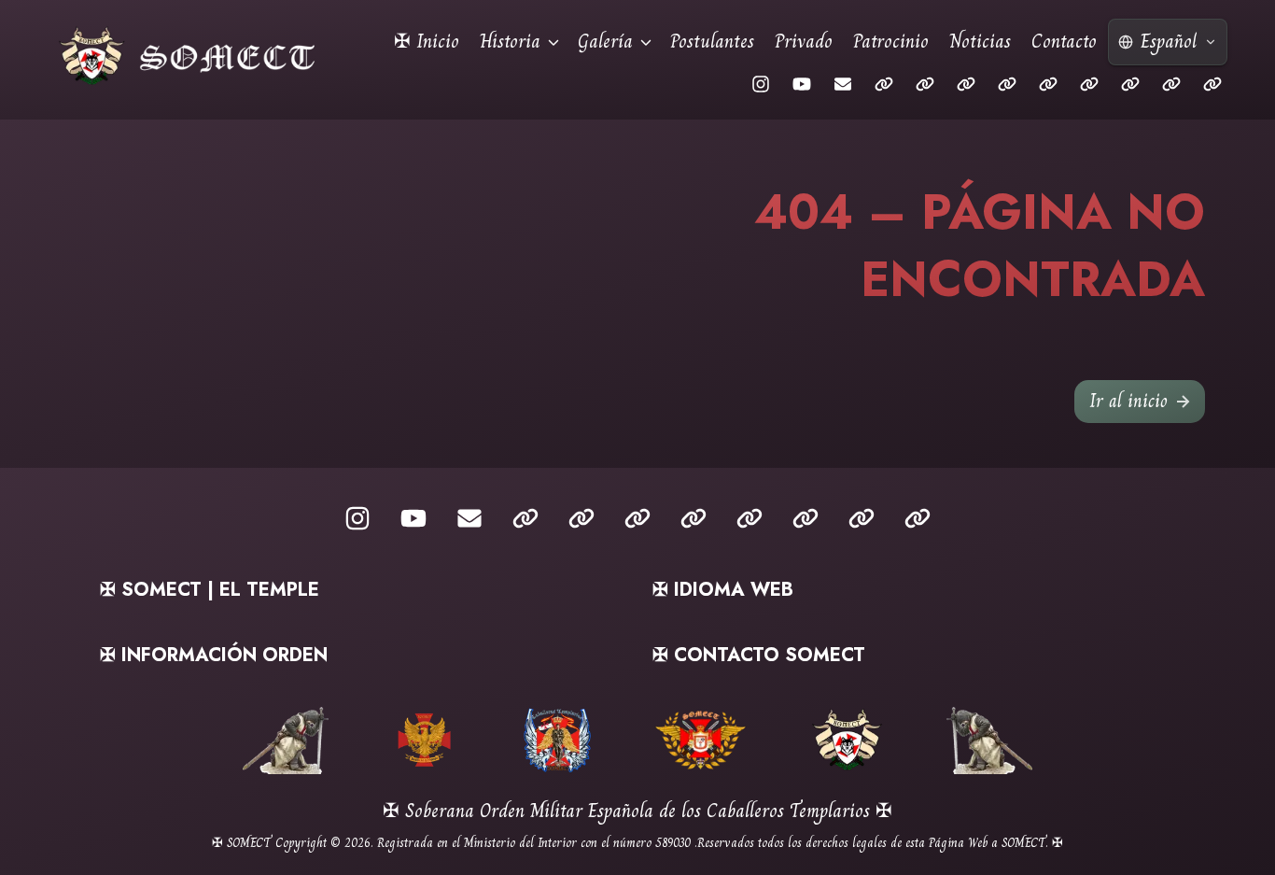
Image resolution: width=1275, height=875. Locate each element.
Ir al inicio (1128, 401)
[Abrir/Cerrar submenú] (553, 42)
